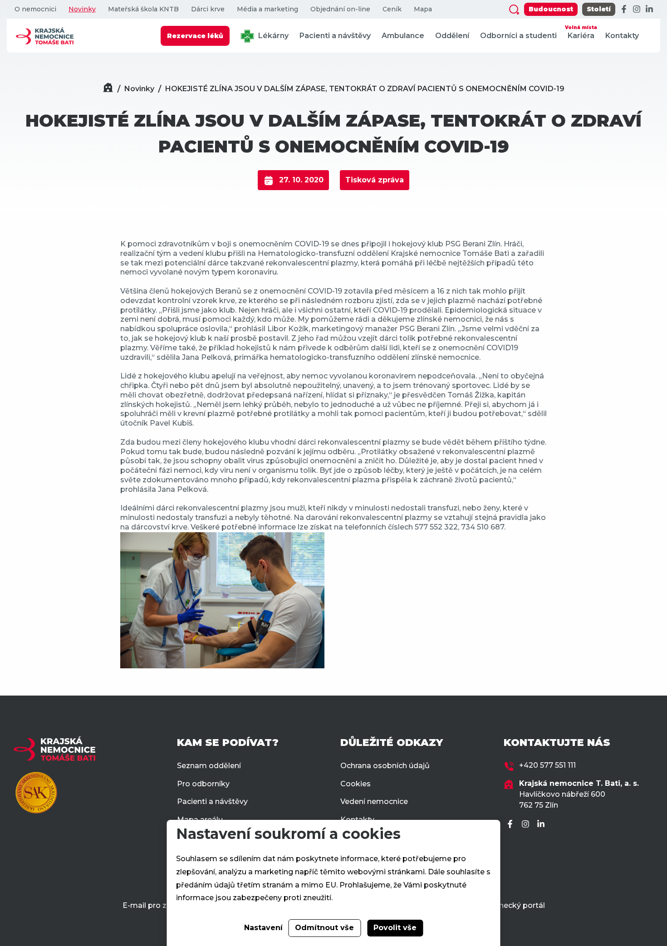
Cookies (355, 783)
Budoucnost (551, 9)
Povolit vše (395, 927)
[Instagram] (637, 9)
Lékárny (272, 35)
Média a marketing (267, 9)
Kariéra (581, 32)
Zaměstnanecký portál (503, 905)
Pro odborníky (203, 783)
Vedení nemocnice (374, 801)
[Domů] (108, 89)
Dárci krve (208, 9)
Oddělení (452, 35)
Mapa (423, 9)
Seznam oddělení (209, 765)
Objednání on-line (340, 9)
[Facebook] (624, 9)
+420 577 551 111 (547, 765)
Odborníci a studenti (518, 35)
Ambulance (403, 35)
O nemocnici (35, 9)
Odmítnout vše (324, 927)
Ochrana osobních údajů (385, 765)
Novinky (82, 9)
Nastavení (263, 927)
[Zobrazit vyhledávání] (514, 9)
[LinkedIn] (649, 9)
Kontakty (622, 35)
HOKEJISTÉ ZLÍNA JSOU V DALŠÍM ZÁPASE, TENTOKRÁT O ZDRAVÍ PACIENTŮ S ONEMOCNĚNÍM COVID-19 (364, 88)
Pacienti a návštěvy (335, 35)
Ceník (392, 9)
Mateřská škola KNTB (143, 9)
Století (599, 9)
